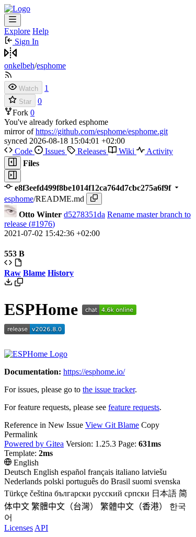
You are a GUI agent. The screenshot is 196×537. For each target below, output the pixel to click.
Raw (12, 272)
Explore (17, 31)
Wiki (126, 151)
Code (23, 151)
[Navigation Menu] (12, 20)
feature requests (133, 407)
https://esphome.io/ (94, 371)
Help (40, 31)
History (61, 272)
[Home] (17, 8)
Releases (91, 151)
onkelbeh (19, 65)
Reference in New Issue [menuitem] (43, 425)
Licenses (18, 527)
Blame (34, 272)
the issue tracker (109, 389)
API (41, 527)
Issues (55, 151)
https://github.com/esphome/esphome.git (102, 131)
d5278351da (84, 214)
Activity (159, 151)
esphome (51, 65)
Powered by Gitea (34, 443)
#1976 (41, 223)
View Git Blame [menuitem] (112, 425)
